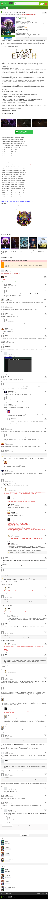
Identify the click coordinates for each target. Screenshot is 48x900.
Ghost (6, 270)
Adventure (26, 18)
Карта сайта (8, 893)
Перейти (24, 260)
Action (22, 18)
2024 (25, 17)
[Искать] (37, 3)
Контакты (2, 893)
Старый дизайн (24, 835)
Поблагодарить (8, 38)
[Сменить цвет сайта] (42, 4)
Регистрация (3, 8)
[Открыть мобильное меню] (46, 4)
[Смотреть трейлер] (8, 123)
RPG (20, 18)
